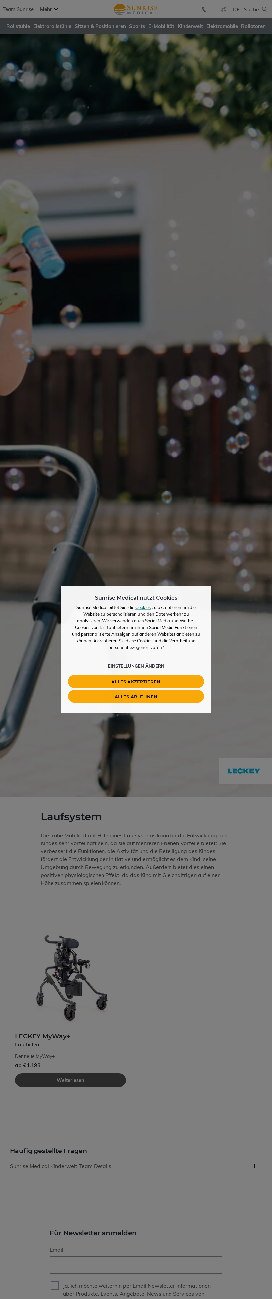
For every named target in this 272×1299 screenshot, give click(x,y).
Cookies (143, 607)
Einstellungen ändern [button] (136, 666)
